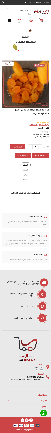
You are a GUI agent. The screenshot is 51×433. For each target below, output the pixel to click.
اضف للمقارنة (22, 155)
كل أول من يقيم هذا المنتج (39, 125)
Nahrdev (19, 430)
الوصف (25, 165)
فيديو (26, 175)
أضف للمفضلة (40, 155)
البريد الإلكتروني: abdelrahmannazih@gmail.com (26, 379)
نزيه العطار (39, 136)
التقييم (25, 170)
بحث (29, 14)
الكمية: (46, 147)
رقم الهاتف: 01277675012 (35, 377)
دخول (19, 21)
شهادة (25, 179)
